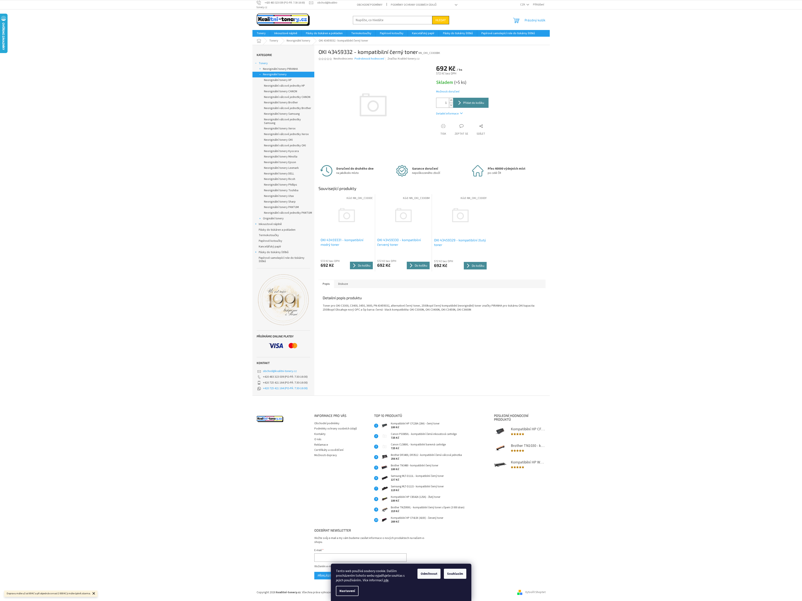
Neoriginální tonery (275, 74)
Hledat (440, 20)
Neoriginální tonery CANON (280, 91)
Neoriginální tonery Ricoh (279, 179)
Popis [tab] (326, 284)
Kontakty (320, 434)
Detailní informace (447, 114)
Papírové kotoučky (270, 241)
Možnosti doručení (447, 92)
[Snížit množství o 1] (451, 105)
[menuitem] (261, 33)
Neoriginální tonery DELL (279, 174)
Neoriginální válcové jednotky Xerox (286, 134)
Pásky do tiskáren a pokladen (277, 230)
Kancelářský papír (270, 247)
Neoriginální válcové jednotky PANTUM (288, 213)
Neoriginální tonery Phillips (280, 185)
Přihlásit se (326, 575)
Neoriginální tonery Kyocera (281, 151)
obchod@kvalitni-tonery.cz (280, 371)
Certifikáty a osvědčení (328, 450)
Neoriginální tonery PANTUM (281, 207)
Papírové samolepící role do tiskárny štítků (281, 260)
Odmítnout (429, 573)
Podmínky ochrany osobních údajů (414, 5)
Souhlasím (455, 573)
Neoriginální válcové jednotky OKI (285, 145)
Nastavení (347, 591)
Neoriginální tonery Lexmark (281, 168)
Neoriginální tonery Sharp (280, 202)
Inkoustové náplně (270, 224)
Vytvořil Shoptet (535, 592)
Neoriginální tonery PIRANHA (280, 69)
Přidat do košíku (473, 102)
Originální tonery (273, 218)
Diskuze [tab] (343, 284)
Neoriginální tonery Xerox (279, 128)
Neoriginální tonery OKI (278, 140)
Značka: (403, 59)
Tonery (263, 63)
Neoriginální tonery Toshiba (281, 190)
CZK (523, 5)
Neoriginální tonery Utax (279, 196)
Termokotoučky (269, 235)
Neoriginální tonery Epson (280, 162)
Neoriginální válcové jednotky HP (284, 86)
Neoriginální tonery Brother (281, 102)
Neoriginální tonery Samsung (282, 114)
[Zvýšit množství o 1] (451, 100)
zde (386, 580)
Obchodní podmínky (369, 5)
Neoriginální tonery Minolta (280, 157)
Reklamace (321, 445)
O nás (317, 439)
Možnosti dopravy (325, 455)
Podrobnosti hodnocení (369, 59)
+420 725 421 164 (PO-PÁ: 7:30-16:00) (285, 388)
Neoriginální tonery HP (278, 80)
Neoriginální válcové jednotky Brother (287, 108)
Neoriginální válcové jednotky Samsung (282, 121)
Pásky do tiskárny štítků (274, 252)
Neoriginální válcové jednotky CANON (287, 97)
